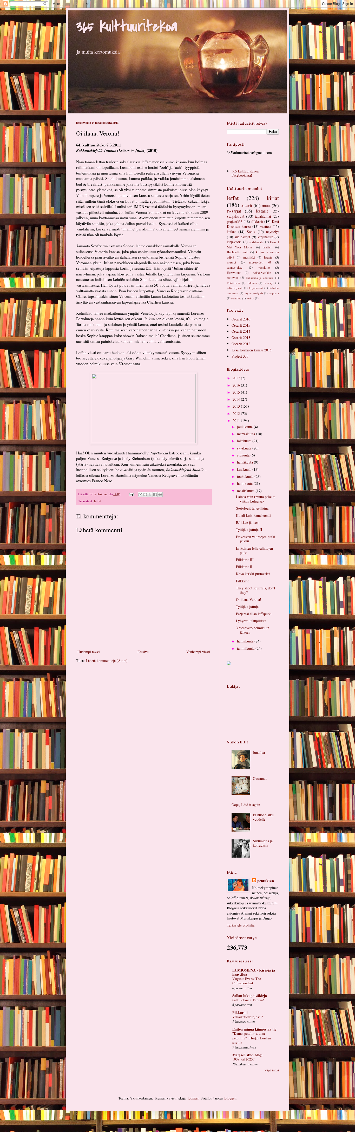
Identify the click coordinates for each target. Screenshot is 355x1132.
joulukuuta (245, 426)
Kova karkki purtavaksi (253, 573)
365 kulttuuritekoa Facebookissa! (245, 173)
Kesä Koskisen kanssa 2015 (252, 350)
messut (231, 262)
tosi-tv (250, 298)
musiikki (249, 257)
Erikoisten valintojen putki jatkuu (255, 539)
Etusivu (143, 651)
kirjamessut (256, 288)
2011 (237, 420)
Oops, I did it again (246, 804)
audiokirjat (242, 236)
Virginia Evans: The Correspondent (246, 980)
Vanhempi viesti (198, 651)
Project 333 (240, 356)
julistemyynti (234, 288)
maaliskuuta (246, 490)
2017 (237, 377)
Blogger (230, 1098)
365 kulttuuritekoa (126, 26)
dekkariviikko (262, 273)
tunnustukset (235, 267)
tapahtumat (263, 216)
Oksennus (260, 778)
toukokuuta (245, 476)
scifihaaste (256, 242)
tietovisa (233, 277)
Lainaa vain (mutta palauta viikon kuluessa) (255, 499)
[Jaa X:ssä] (150, 494)
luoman (193, 1098)
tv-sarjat (234, 211)
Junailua (259, 752)
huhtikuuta (245, 483)
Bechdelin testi (237, 252)
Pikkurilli (240, 1012)
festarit (262, 211)
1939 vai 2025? (243, 1059)
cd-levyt (269, 283)
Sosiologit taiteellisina (252, 508)
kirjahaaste (265, 236)
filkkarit (257, 221)
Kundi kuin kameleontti (253, 515)
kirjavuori (234, 241)
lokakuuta (244, 440)
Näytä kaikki (272, 1070)
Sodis (251, 231)
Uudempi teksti (88, 651)
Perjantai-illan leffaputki (254, 613)
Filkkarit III (245, 559)
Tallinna (252, 283)
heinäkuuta (245, 462)
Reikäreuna (233, 283)
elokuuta (244, 455)
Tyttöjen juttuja (247, 606)
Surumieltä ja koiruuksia (263, 843)
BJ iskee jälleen (247, 522)
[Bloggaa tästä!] (145, 494)
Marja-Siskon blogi (247, 1055)
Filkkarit (242, 580)
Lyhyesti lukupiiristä (251, 620)
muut (266, 205)
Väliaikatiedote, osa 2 (247, 1016)
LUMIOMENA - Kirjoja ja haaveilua (253, 972)
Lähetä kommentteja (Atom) (107, 660)
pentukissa (265, 880)
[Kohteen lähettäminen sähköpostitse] (140, 494)
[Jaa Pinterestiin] (160, 494)
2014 (237, 399)
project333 (234, 221)
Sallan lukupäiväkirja (249, 995)
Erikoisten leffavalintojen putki (254, 550)
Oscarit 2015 (241, 325)
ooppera (274, 293)
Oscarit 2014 (241, 331)
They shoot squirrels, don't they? (255, 590)
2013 (237, 406)
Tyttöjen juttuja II (249, 529)
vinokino (264, 267)
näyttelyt (272, 231)
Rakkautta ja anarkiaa (260, 278)
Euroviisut (234, 273)
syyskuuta (244, 448)
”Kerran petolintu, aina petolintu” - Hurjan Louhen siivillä (251, 1038)
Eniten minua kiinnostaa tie (254, 1029)
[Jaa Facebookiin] (155, 494)
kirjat (273, 198)
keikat (231, 231)
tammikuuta (246, 648)
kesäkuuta (244, 469)
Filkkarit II (244, 566)
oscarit (246, 205)
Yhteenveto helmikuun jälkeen (252, 630)
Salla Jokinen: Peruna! (248, 1000)
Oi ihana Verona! (248, 599)
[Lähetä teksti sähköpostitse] (131, 494)
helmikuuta (245, 641)
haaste (268, 257)
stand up (236, 298)
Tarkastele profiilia (240, 925)
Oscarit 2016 (241, 319)
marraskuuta (246, 433)
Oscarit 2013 (241, 337)
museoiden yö (260, 262)
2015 (237, 392)
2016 (237, 385)
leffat (97, 501)
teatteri (268, 247)
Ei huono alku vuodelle (263, 817)
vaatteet (265, 226)
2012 (237, 413)
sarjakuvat (236, 216)
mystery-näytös (254, 293)
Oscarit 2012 (241, 343)
